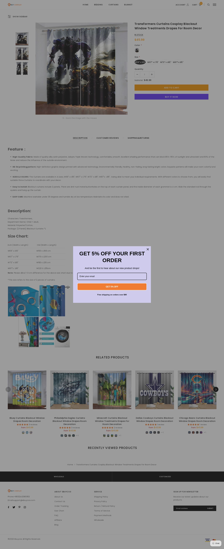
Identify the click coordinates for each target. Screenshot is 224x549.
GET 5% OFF (112, 287)
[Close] (148, 249)
